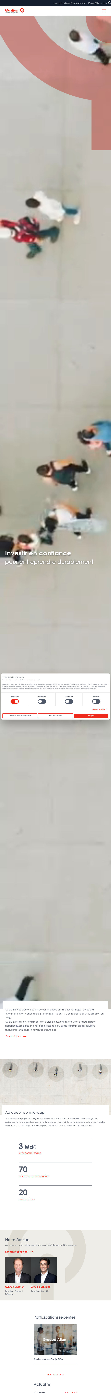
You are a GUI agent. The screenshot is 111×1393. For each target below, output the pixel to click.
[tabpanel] (55, 1344)
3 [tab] (54, 1374)
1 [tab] (48, 1374)
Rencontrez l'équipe (16, 1251)
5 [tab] (60, 1374)
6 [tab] (62, 1374)
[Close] (109, 2)
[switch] (42, 701)
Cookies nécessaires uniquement (20, 715)
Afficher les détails (98, 709)
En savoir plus (13, 1036)
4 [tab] (57, 1374)
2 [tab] (51, 1374)
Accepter (91, 715)
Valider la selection (55, 715)
